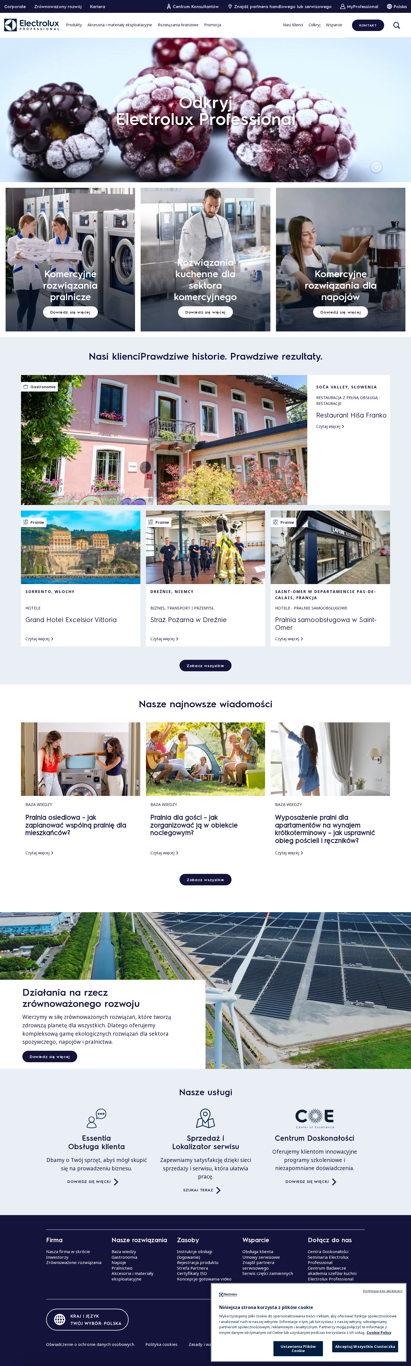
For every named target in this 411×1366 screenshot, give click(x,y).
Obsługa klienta (257, 1251)
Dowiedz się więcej (50, 1056)
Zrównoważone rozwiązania (73, 1262)
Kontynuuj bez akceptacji (382, 1291)
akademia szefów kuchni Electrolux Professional (332, 1276)
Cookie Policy (379, 1332)
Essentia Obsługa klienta (96, 1142)
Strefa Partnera (192, 1268)
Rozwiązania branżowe (178, 24)
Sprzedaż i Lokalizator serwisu (205, 1142)
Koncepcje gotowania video (204, 1279)
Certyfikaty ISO (192, 1273)
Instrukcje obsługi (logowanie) (194, 1254)
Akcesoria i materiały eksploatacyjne (120, 24)
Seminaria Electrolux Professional (328, 1259)
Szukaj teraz (198, 1189)
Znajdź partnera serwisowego (258, 1265)
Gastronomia (124, 1257)
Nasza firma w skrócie (68, 1251)
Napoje (119, 1262)
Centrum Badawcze (327, 1268)
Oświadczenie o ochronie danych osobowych (90, 1344)
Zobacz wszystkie (205, 665)
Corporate (15, 6)
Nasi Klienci (293, 24)
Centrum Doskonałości (314, 1137)
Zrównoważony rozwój (58, 6)
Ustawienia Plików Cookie (298, 1348)
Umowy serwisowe (261, 1257)
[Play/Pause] (376, 167)
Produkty (74, 24)
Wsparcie (334, 24)
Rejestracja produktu (197, 1262)
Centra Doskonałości (328, 1251)
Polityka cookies (161, 1344)
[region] (309, 1322)
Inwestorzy (57, 1257)
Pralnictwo (122, 1268)
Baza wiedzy (124, 1251)
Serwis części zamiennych (267, 1273)
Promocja (212, 24)
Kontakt (368, 25)
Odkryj (314, 24)
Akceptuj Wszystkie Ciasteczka (365, 1346)
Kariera (97, 6)
